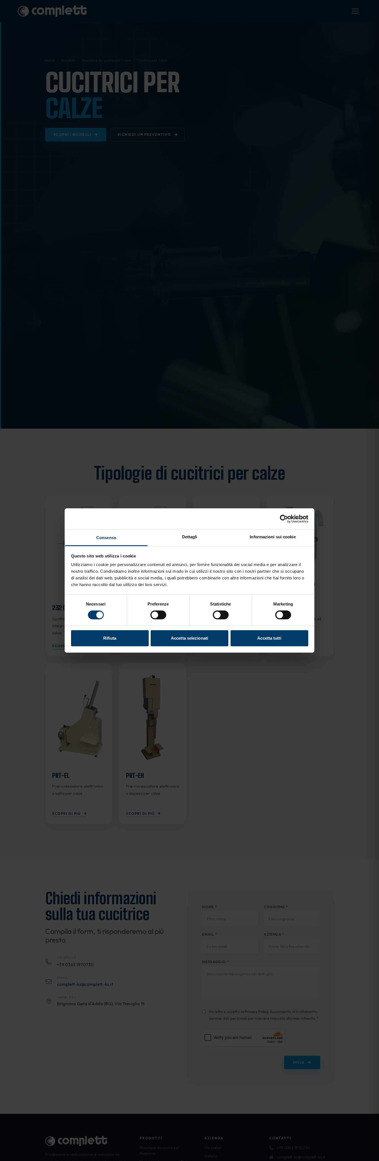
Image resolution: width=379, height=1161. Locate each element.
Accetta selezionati (189, 638)
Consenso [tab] (106, 537)
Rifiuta (109, 638)
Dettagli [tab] (189, 536)
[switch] (158, 614)
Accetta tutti (269, 638)
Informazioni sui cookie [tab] (272, 536)
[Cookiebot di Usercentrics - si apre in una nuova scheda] (284, 518)
